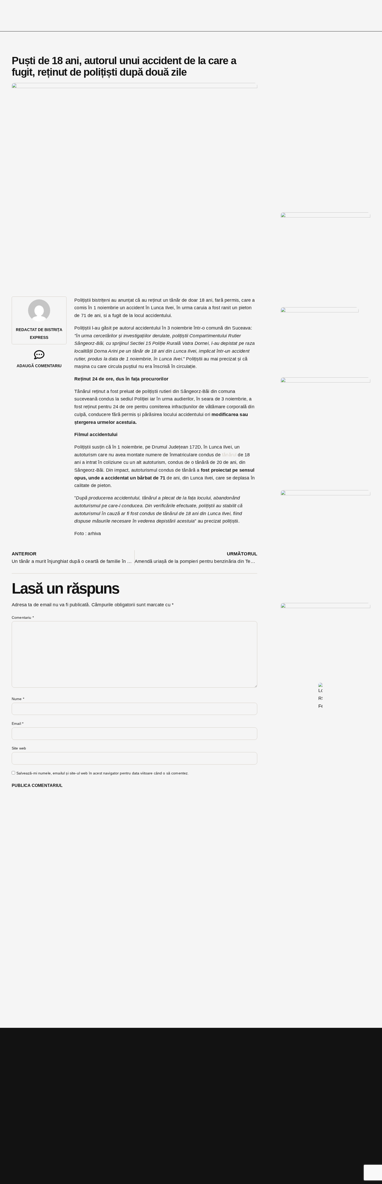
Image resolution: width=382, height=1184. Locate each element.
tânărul (229, 454)
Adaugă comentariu (39, 366)
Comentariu (23, 617)
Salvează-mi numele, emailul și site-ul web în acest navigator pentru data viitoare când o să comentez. (102, 773)
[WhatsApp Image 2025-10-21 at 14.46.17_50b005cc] (325, 216)
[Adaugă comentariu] (39, 355)
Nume (18, 699)
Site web (19, 748)
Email (17, 723)
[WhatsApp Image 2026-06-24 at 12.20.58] (325, 606)
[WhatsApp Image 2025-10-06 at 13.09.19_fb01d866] (325, 381)
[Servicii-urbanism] (320, 310)
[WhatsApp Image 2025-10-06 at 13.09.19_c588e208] (325, 493)
